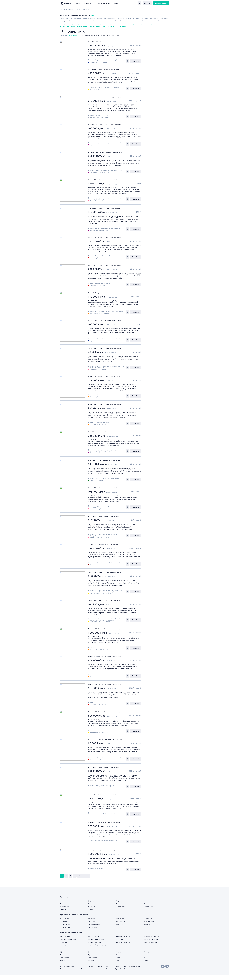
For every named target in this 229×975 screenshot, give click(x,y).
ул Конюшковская (114, 143)
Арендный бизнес (104, 3)
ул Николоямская (112, 562)
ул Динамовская (112, 450)
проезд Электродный (116, 590)
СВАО (96, 311)
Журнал (115, 3)
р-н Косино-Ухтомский (104, 87)
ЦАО (96, 143)
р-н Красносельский (104, 757)
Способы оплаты (108, 969)
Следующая (82, 876)
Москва (92, 60)
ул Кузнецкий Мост (113, 170)
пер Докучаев (115, 757)
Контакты (99, 966)
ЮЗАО (96, 198)
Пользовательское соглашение (69, 969)
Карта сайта (118, 969)
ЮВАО (96, 366)
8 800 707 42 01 (121, 966)
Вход (145, 3)
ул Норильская (117, 311)
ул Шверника (115, 198)
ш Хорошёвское (113, 228)
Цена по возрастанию (113, 35)
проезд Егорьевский (109, 840)
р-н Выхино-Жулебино (101, 813)
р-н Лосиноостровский (105, 311)
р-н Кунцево (101, 60)
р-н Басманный (102, 338)
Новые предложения (87, 35)
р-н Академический (105, 198)
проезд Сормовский (114, 813)
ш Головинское (109, 785)
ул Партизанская (110, 60)
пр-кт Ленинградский (113, 478)
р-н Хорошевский (103, 228)
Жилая (77, 3)
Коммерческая (89, 3)
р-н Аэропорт (102, 478)
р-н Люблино (99, 840)
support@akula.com (134, 966)
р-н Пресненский (103, 143)
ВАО (96, 87)
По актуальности (74, 35)
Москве (93, 15)
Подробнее (135, 61)
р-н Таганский (102, 450)
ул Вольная (113, 506)
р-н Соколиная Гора (104, 506)
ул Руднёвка (115, 87)
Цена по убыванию (99, 35)
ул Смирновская (116, 366)
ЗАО (96, 60)
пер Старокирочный (114, 338)
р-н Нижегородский (105, 366)
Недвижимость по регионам (133, 969)
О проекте (91, 966)
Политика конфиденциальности (90, 969)
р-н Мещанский (102, 170)
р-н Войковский (99, 785)
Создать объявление (161, 3)
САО (96, 228)
